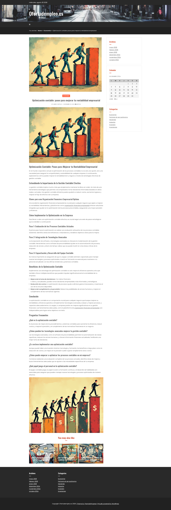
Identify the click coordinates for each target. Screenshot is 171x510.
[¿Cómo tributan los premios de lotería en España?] (91, 453)
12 (115, 90)
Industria (112, 122)
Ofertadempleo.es (46, 13)
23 (132, 93)
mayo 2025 (113, 47)
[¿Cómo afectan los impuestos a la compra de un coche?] (41, 453)
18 (111, 93)
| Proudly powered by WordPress (108, 504)
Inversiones (113, 127)
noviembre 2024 (115, 57)
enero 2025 (113, 52)
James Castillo (57, 104)
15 (128, 90)
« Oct (111, 99)
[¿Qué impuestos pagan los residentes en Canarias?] (66, 453)
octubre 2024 (114, 60)
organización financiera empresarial (77, 206)
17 (136, 90)
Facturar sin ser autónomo (118, 117)
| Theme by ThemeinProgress (86, 504)
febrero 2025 (113, 50)
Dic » (115, 99)
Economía (47, 30)
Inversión (112, 125)
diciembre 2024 (114, 55)
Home (40, 30)
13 (119, 90)
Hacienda (112, 120)
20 (120, 93)
